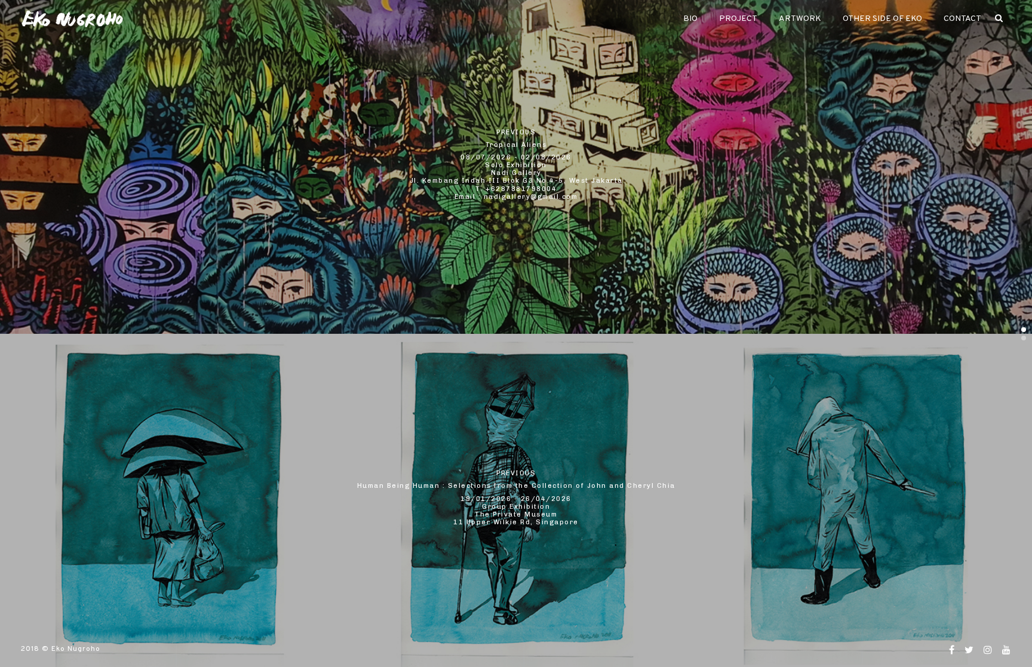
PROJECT (738, 19)
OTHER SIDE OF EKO (882, 19)
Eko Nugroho (75, 649)
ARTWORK (800, 19)
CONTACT (962, 19)
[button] (1023, 329)
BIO (690, 19)
